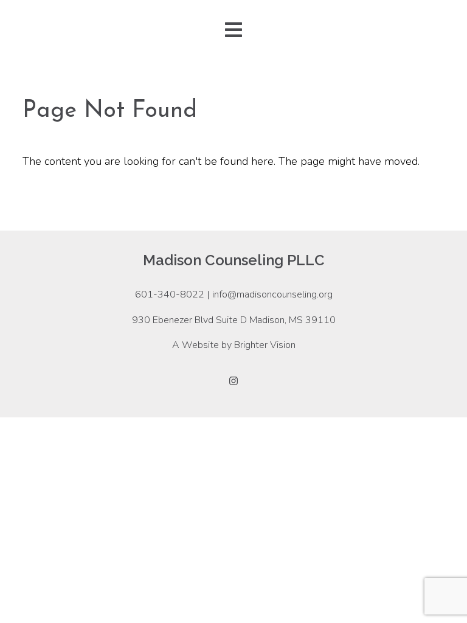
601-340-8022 (169, 294)
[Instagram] (233, 380)
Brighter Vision (265, 345)
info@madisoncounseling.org (272, 294)
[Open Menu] (233, 30)
